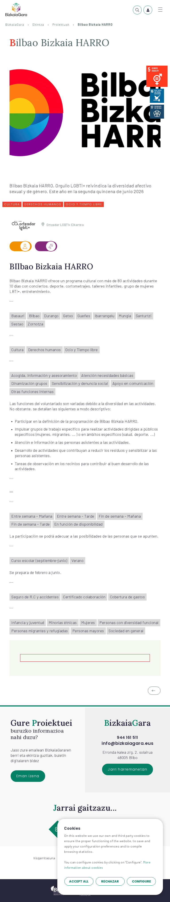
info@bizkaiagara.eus (127, 743)
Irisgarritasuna (44, 858)
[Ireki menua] (160, 9)
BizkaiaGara (14, 24)
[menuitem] (137, 10)
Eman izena (27, 776)
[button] (154, 691)
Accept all (79, 881)
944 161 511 (127, 737)
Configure (141, 881)
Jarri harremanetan (127, 769)
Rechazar (110, 881)
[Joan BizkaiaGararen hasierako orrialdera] (16, 9)
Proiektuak (61, 24)
